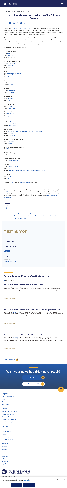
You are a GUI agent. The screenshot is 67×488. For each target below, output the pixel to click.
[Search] (58, 3)
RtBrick (9, 149)
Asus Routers (12, 92)
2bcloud (9, 83)
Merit (11, 182)
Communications (25, 182)
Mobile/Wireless (31, 213)
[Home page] (10, 3)
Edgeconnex (11, 108)
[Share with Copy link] (24, 23)
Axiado (10, 168)
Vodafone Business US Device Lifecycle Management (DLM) (25, 131)
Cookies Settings (16, 485)
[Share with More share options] (28, 23)
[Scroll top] (61, 389)
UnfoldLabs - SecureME (14, 73)
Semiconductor (50, 213)
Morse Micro (12, 125)
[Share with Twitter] (14, 23)
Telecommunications (20, 216)
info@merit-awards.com (11, 208)
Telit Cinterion (12, 123)
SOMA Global (11, 114)
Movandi (10, 55)
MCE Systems (11, 90)
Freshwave (11, 135)
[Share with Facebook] (17, 23)
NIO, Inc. (10, 85)
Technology (41, 213)
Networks (31, 216)
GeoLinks (10, 98)
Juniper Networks (12, 63)
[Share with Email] (21, 23)
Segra (8, 53)
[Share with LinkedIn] (10, 23)
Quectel (9, 122)
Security (59, 213)
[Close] (64, 479)
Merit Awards (28, 28)
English (6, 251)
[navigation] (61, 3)
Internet (37, 216)
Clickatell (10, 133)
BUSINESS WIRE (18, 28)
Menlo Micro (11, 141)
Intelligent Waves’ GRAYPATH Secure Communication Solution (26, 170)
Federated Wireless (13, 160)
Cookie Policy (26, 480)
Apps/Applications (19, 213)
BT (8, 178)
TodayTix (10, 75)
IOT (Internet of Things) (49, 216)
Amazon (10, 65)
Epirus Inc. (11, 116)
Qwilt (9, 100)
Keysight (10, 143)
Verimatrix (11, 77)
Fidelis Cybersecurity (13, 166)
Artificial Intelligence (20, 218)
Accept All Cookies (29, 485)
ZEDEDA (9, 106)
